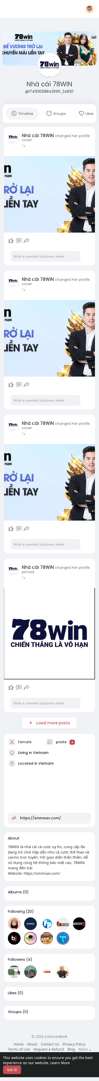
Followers (16, 959)
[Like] (11, 241)
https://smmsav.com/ (40, 818)
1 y (23, 145)
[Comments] (18, 240)
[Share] (26, 240)
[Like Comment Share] (19, 240)
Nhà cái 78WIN (49, 84)
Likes (12, 993)
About (32, 1044)
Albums (15, 892)
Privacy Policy (74, 1044)
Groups (15, 1012)
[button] (89, 9)
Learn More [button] (60, 1062)
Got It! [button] (12, 1069)
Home (19, 1044)
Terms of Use (19, 1049)
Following (16, 911)
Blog (71, 1049)
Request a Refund (49, 1049)
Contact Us (50, 1044)
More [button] (84, 1049)
